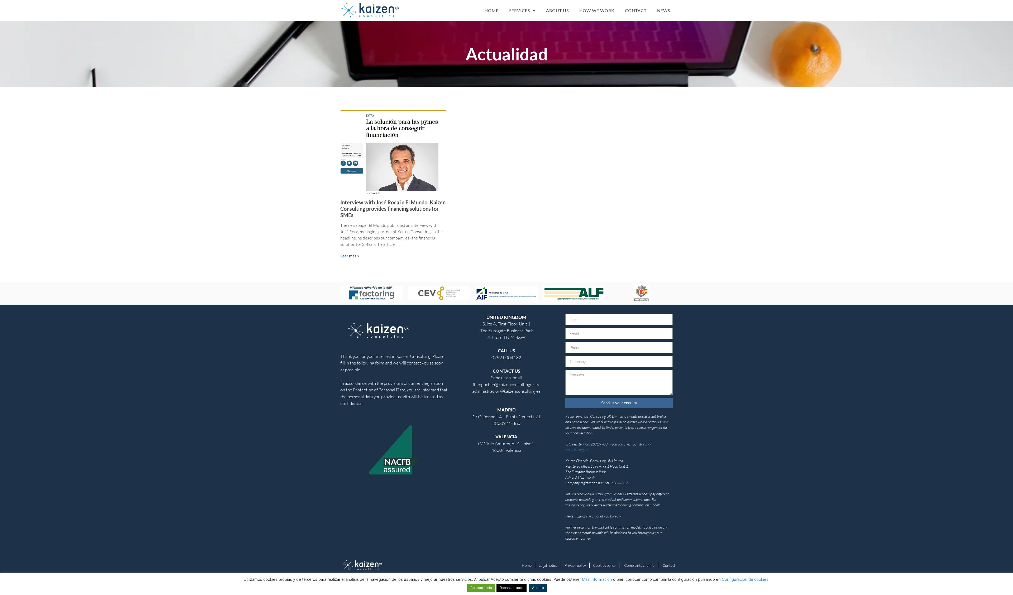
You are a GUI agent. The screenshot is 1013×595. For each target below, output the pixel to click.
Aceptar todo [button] (481, 588)
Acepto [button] (538, 588)
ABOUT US (557, 10)
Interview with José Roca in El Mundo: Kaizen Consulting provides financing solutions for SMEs (393, 208)
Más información (597, 579)
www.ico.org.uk (576, 449)
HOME (492, 10)
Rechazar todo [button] (511, 588)
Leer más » (349, 255)
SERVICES (519, 10)
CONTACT (636, 10)
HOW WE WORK (596, 10)
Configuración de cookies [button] (745, 579)
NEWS (663, 10)
